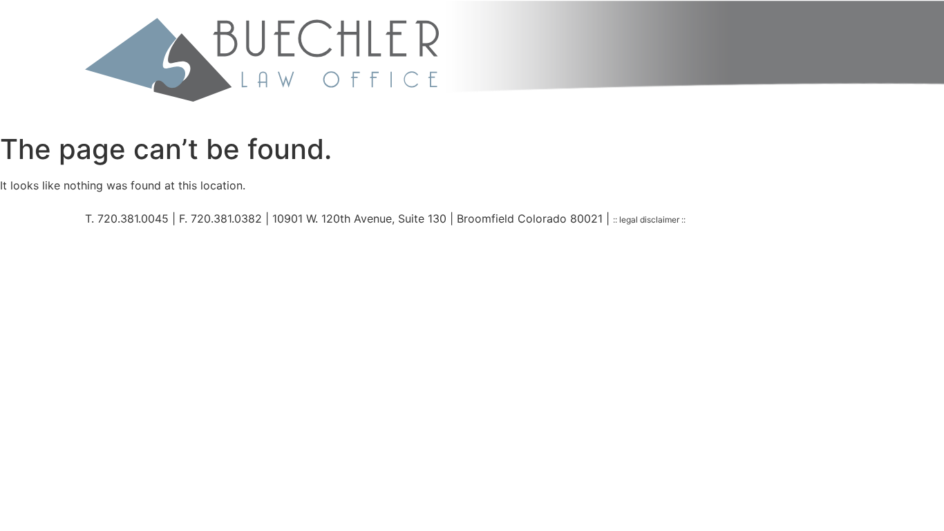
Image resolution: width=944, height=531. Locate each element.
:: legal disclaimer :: (649, 219)
